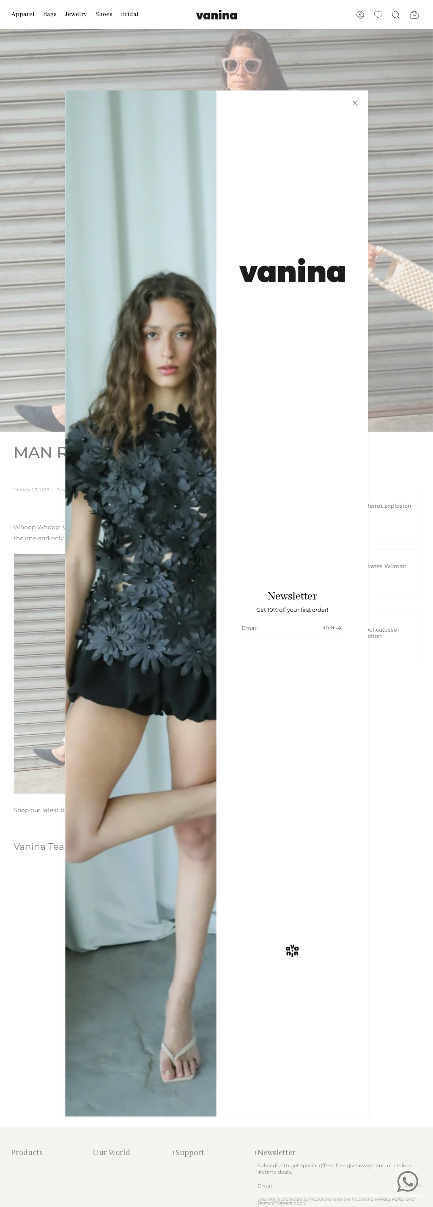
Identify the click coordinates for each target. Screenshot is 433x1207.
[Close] (355, 103)
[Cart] (414, 14)
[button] (23, 14)
